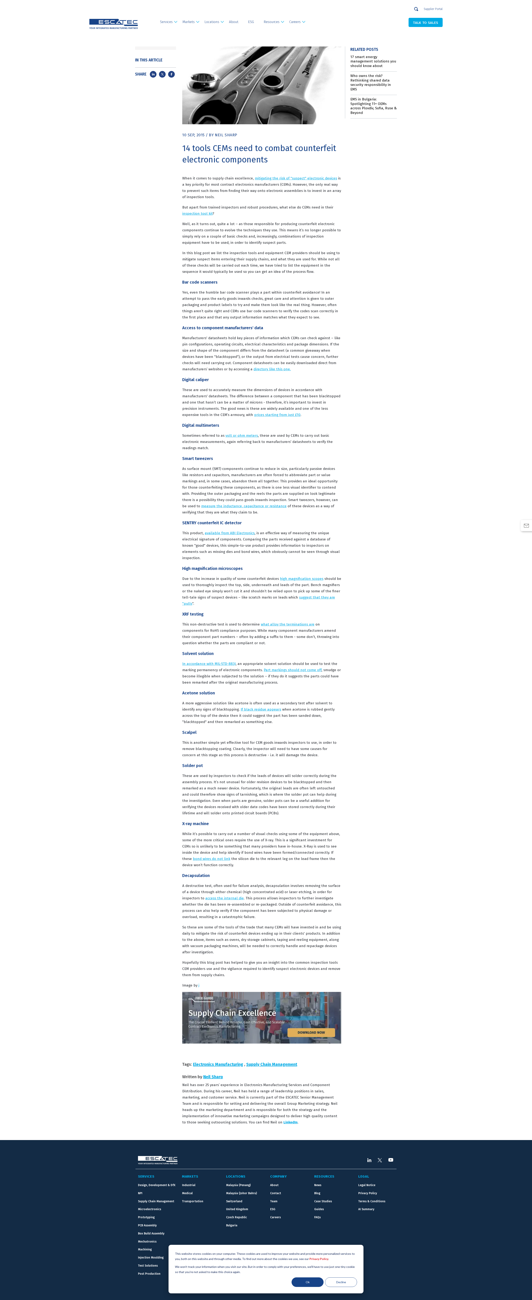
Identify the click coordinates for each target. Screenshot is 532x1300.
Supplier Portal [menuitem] (433, 9)
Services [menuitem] (166, 22)
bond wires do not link (211, 859)
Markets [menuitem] (188, 22)
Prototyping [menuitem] (146, 1217)
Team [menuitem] (273, 1201)
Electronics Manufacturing (218, 1064)
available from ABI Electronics (230, 533)
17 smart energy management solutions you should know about (373, 61)
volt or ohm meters (241, 435)
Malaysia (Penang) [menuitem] (238, 1185)
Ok (308, 1282)
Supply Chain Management (271, 1064)
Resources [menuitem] (272, 22)
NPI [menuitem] (140, 1193)
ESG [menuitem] (251, 22)
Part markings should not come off (292, 670)
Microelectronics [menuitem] (149, 1209)
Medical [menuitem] (187, 1193)
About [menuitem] (233, 22)
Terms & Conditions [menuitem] (371, 1201)
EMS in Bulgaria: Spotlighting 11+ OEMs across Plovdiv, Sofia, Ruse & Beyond (373, 106)
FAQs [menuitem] (317, 1217)
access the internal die (224, 898)
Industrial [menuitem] (188, 1185)
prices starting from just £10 (277, 415)
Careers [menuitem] (295, 22)
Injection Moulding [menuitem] (151, 1257)
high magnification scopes (301, 579)
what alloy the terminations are (287, 624)
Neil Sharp (226, 135)
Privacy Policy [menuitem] (367, 1193)
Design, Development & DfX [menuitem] (156, 1185)
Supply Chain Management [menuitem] (156, 1201)
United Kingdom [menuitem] (237, 1209)
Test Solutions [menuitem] (148, 1265)
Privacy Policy (318, 1259)
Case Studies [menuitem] (323, 1201)
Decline (341, 1282)
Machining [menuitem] (145, 1249)
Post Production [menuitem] (149, 1274)
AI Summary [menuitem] (366, 1209)
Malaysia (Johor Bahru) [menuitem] (241, 1193)
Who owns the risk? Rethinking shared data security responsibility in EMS (370, 82)
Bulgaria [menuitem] (231, 1225)
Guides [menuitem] (319, 1209)
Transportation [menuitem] (192, 1201)
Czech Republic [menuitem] (236, 1217)
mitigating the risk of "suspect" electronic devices (296, 178)
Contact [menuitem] (275, 1193)
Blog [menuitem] (317, 1193)
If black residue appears (261, 709)
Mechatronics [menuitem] (147, 1241)
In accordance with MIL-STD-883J (209, 664)
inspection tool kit (197, 213)
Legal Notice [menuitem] (366, 1185)
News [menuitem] (317, 1185)
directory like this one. (272, 369)
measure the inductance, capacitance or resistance (244, 506)
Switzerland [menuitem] (234, 1201)
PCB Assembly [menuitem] (147, 1225)
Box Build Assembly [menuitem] (151, 1233)
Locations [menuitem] (211, 22)
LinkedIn (290, 1122)
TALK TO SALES (425, 23)
